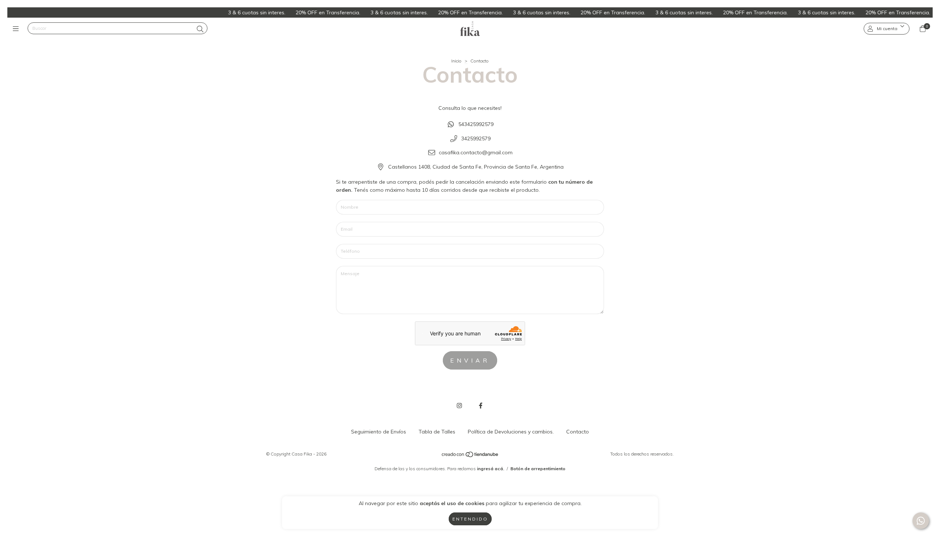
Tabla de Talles (437, 431)
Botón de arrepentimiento (537, 468)
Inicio (456, 61)
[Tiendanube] (470, 455)
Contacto (577, 431)
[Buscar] (200, 29)
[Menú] (17, 28)
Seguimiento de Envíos (378, 431)
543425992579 (476, 124)
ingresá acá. (490, 468)
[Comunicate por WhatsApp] (920, 520)
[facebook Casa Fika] (481, 405)
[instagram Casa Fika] (459, 405)
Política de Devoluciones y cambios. (511, 431)
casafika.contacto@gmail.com (476, 153)
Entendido (470, 519)
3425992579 (476, 138)
